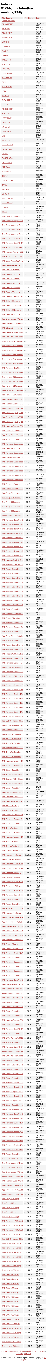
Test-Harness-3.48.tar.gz (11, 1261)
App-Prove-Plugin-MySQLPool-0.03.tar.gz (18, 1176)
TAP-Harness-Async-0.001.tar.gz (14, 926)
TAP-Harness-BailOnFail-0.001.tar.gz (16, 730)
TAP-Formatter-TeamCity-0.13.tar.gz (16, 1132)
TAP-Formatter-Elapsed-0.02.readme (16, 221)
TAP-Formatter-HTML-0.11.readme (15, 886)
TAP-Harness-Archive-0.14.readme (15, 761)
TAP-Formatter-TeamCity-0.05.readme (17, 547)
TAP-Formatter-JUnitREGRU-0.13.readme (18, 239)
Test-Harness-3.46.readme (12, 359)
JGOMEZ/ (6, 46)
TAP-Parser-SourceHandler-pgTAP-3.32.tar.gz (20, 1042)
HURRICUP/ (7, 118)
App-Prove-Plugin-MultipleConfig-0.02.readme (20, 636)
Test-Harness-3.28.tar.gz (11, 1337)
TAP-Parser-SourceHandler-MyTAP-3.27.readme (21, 609)
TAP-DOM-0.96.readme (11, 301)
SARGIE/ (5, 96)
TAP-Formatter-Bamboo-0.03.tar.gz (15, 833)
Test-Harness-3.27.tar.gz (11, 1342)
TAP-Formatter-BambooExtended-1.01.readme (20, 627)
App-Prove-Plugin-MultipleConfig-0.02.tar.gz (19, 922)
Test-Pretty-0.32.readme (11, 515)
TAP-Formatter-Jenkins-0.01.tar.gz (15, 774)
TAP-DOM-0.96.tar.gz (10, 1301)
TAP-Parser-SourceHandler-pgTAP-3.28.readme (21, 573)
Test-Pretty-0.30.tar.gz (10, 1208)
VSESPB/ (6, 127)
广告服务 (21, 1351)
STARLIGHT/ (7, 87)
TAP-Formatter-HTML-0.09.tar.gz (14, 1225)
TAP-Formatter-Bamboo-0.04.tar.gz (15, 797)
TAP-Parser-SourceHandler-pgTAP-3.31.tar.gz (20, 1011)
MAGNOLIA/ (7, 78)
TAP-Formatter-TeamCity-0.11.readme (16, 524)
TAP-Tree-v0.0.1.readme (11, 734)
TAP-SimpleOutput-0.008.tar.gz (14, 1100)
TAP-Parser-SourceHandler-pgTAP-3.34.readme (21, 596)
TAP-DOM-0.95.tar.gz (10, 1297)
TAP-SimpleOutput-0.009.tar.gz (14, 1105)
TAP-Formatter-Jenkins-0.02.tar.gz (15, 783)
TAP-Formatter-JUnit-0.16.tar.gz (14, 1145)
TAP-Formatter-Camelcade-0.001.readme (18, 431)
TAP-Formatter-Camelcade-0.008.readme (18, 484)
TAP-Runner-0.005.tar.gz (11, 873)
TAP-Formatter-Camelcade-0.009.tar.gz (17, 1016)
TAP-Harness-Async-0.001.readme (15, 252)
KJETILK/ (6, 114)
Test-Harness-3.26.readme (12, 395)
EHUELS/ (6, 122)
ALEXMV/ (6, 167)
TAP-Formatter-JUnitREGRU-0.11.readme (18, 243)
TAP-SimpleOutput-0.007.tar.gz (14, 1092)
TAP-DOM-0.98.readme (11, 288)
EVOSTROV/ (7, 73)
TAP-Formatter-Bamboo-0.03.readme (16, 667)
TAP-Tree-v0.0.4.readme (11, 757)
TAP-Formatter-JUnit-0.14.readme (15, 712)
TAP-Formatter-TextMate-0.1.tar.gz (15, 766)
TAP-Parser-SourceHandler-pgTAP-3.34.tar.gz (20, 1065)
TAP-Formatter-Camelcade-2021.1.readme (18, 475)
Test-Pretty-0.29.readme (11, 502)
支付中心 (4, 1351)
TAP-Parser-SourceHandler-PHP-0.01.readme (20, 489)
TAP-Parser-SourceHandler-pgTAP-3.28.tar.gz (20, 1002)
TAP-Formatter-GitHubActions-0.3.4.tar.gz (18, 935)
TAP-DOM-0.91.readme (11, 270)
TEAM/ (4, 212)
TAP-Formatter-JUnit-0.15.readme (15, 703)
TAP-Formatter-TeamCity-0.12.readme (17, 529)
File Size (27, 18)
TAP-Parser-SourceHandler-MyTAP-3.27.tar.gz (20, 949)
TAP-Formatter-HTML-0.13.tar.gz (14, 1221)
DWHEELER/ (7, 180)
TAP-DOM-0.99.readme (11, 292)
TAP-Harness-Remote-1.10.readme (16, 457)
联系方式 (29, 1351)
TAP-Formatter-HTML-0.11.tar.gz (14, 1234)
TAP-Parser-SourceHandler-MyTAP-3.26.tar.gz (20, 931)
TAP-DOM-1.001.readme (11, 310)
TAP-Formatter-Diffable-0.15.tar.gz (15, 815)
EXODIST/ (6, 194)
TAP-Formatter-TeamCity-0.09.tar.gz (16, 1109)
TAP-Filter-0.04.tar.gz (10, 944)
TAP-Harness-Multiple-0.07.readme (16, 323)
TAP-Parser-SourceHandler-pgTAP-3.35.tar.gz (20, 1069)
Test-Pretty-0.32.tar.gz (10, 1217)
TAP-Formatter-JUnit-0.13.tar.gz (14, 1123)
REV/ (4, 82)
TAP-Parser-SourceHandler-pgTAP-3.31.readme (21, 582)
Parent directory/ (8, 21)
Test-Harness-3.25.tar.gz (11, 1333)
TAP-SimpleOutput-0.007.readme (15, 770)
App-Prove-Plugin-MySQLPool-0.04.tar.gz (18, 1051)
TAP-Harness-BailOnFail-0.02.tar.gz (16, 748)
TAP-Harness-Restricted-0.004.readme (17, 623)
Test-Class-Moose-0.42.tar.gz (13, 1167)
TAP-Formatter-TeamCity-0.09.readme (17, 556)
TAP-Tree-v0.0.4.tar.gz (10, 841)
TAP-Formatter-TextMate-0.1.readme (16, 368)
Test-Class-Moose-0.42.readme (14, 225)
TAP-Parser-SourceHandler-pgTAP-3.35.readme (21, 631)
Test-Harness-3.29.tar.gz (11, 1346)
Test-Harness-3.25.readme (12, 372)
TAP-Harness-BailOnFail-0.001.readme (17, 404)
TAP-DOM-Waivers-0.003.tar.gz (14, 1056)
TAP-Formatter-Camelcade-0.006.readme (18, 480)
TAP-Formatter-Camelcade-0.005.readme (18, 462)
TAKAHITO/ (6, 60)
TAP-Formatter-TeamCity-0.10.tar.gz (16, 1118)
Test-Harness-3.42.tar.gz (11, 1243)
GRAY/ (4, 176)
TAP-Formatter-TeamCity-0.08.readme (17, 542)
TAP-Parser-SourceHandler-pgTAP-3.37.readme (21, 645)
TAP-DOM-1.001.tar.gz (11, 1324)
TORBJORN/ (7, 37)
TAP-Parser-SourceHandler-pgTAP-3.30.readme (21, 578)
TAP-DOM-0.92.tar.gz (10, 1288)
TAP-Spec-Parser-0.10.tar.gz (13, 984)
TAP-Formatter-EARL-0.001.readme (16, 690)
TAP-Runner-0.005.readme (12, 654)
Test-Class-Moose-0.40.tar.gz (13, 1158)
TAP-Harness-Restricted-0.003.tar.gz (16, 913)
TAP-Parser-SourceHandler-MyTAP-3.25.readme (21, 600)
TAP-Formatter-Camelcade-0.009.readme (18, 471)
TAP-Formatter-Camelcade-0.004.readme (18, 466)
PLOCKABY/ (7, 33)
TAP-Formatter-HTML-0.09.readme (15, 864)
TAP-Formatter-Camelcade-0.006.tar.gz (17, 966)
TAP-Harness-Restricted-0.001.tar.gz (16, 850)
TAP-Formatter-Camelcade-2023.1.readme (18, 453)
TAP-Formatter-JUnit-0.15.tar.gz (14, 1141)
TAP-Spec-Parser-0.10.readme (14, 261)
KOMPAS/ (6, 69)
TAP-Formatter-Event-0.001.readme (16, 256)
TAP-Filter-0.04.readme (11, 618)
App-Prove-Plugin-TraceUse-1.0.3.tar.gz (17, 908)
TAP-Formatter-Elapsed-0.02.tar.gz (15, 716)
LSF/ (4, 91)
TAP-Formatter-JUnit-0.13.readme (15, 694)
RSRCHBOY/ (7, 158)
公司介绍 (19, 1354)
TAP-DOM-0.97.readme (11, 283)
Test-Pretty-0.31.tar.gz (10, 1212)
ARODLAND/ (7, 109)
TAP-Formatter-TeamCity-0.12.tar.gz (16, 1127)
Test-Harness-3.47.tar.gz (11, 1257)
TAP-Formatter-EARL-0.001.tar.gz (15, 868)
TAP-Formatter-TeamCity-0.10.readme (17, 551)
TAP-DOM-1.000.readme (11, 306)
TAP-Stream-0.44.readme (12, 328)
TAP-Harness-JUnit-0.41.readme (14, 560)
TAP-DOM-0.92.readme (11, 265)
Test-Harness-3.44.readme (12, 346)
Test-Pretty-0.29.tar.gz (10, 1203)
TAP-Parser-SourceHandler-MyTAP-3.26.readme (21, 605)
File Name (6, 18)
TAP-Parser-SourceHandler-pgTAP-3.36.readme (21, 640)
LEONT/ (5, 207)
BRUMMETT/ (7, 24)
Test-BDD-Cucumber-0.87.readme (15, 721)
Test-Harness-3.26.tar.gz (11, 1328)
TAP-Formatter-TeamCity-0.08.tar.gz (16, 1096)
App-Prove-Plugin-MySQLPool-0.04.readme (19, 422)
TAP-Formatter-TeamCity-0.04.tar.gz (16, 980)
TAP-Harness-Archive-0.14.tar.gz (15, 837)
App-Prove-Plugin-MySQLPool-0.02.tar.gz (18, 1194)
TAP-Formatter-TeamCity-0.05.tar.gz (16, 1087)
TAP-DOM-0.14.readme (11, 314)
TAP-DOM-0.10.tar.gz (10, 1275)
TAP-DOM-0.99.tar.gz (10, 1315)
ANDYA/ (5, 189)
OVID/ (4, 185)
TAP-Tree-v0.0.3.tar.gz (10, 828)
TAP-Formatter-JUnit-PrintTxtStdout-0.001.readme (21, 247)
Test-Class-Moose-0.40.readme (14, 234)
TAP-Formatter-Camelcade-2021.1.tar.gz (17, 1025)
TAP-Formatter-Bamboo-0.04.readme (16, 663)
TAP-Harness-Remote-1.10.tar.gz (15, 1083)
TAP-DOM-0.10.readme (11, 448)
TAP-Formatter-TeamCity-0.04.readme (17, 725)
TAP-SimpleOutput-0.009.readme (15, 792)
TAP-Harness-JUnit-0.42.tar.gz (14, 1185)
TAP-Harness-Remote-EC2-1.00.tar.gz (17, 1020)
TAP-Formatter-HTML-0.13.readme (15, 891)
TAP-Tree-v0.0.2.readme (11, 743)
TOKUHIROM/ (7, 198)
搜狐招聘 (13, 1351)
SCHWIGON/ (7, 149)
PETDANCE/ (7, 163)
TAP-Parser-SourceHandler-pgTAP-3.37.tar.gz (20, 1078)
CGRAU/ (5, 55)
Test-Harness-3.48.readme (12, 364)
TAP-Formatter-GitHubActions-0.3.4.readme (19, 676)
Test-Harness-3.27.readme (12, 390)
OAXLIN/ (5, 105)
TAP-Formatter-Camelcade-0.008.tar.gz (17, 975)
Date (38, 18)
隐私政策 (27, 1354)
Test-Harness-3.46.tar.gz (11, 1252)
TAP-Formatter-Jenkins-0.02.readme (16, 681)
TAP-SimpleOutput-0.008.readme (15, 788)
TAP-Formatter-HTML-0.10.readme (15, 882)
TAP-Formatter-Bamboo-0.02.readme (16, 672)
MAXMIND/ (6, 172)
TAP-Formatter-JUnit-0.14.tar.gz (14, 1136)
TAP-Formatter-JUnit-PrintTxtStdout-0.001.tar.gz (20, 953)
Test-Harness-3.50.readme (12, 355)
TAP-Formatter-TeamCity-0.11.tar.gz (16, 1114)
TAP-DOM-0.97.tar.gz (10, 1306)
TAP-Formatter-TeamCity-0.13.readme (17, 520)
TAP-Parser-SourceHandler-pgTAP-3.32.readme (21, 591)
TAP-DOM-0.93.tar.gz (10, 1292)
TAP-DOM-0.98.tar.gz (10, 1310)
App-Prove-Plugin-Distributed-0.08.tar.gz (17, 993)
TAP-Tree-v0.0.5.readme (11, 752)
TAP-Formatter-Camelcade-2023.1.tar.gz (17, 1033)
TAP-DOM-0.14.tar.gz (10, 1279)
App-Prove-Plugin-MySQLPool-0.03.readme (19, 408)
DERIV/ (5, 154)
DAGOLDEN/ (7, 203)
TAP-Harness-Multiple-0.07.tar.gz (15, 989)
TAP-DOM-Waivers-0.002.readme (15, 337)
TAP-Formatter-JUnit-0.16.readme (15, 698)
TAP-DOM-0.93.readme (11, 274)
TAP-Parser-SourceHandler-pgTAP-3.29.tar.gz (20, 998)
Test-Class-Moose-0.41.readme (14, 230)
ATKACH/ (6, 64)
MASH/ (5, 51)
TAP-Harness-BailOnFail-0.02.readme (17, 399)
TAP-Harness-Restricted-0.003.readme (17, 614)
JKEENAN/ (6, 131)
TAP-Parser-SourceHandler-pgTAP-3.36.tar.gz (20, 1074)
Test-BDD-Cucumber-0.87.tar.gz (14, 1239)
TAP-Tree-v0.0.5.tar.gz (10, 846)
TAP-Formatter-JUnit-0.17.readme (15, 707)
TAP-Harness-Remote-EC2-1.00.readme (18, 426)
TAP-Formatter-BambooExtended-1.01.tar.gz (19, 859)
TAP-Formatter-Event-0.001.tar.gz (15, 895)
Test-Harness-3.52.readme (12, 350)
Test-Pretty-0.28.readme (11, 498)
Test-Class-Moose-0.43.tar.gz (13, 1172)
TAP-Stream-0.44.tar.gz (11, 877)
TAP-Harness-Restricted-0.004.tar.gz (16, 940)
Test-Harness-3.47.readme (12, 341)
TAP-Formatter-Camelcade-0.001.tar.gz (17, 824)
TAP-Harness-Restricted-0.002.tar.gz (16, 855)
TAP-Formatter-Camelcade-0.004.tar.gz (17, 958)
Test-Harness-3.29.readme (12, 377)
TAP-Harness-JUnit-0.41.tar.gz (14, 1181)
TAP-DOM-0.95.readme (11, 279)
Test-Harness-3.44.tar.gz (11, 1248)
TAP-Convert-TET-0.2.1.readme (14, 297)
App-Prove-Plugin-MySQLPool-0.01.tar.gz (18, 1190)
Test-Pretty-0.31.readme (11, 506)
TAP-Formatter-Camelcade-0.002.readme (18, 439)
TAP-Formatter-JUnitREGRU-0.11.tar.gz (17, 1029)
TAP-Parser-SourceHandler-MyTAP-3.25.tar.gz (20, 900)
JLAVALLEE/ (7, 100)
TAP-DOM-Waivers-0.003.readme (15, 332)
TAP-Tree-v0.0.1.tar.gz (10, 806)
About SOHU (40, 1351)
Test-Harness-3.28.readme (12, 386)
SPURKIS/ (6, 29)
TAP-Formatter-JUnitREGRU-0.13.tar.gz (17, 1047)
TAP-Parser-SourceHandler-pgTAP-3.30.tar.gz (20, 1007)
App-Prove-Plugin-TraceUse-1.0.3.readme (18, 435)
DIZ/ (3, 136)
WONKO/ (5, 42)
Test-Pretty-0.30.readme (11, 511)
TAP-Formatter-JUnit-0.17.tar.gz (14, 1150)
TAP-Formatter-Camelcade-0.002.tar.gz (17, 917)
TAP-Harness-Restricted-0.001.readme (17, 533)
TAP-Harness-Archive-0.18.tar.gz (15, 801)
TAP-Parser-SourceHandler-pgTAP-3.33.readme (21, 569)
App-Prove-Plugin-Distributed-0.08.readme (18, 493)
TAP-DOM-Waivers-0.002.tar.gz (14, 1038)
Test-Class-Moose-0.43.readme (14, 319)
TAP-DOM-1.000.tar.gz (11, 1319)
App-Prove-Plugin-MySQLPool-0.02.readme (19, 413)
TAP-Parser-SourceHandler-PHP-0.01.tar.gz (19, 658)
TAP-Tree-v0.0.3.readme (11, 739)
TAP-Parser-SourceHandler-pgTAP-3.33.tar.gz (20, 1060)
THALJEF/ (6, 140)
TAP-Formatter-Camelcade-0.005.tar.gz (17, 971)
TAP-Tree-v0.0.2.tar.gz (10, 810)
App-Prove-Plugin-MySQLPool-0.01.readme (19, 417)
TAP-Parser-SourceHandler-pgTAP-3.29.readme (21, 587)
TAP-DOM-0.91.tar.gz (10, 1284)
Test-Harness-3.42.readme (12, 381)
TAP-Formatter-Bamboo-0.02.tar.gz (15, 819)
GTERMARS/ (7, 145)
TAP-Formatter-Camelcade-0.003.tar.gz (17, 962)
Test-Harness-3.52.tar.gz (11, 1270)
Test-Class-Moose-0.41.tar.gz (13, 1163)
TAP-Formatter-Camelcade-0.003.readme (18, 444)
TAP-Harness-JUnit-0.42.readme (14, 565)
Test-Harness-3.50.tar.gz (11, 1266)
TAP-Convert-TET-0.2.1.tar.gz (13, 779)
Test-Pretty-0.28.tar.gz (10, 1199)
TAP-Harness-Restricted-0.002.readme (17, 538)
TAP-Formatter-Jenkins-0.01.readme (16, 685)
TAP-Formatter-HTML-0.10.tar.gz (14, 1230)
